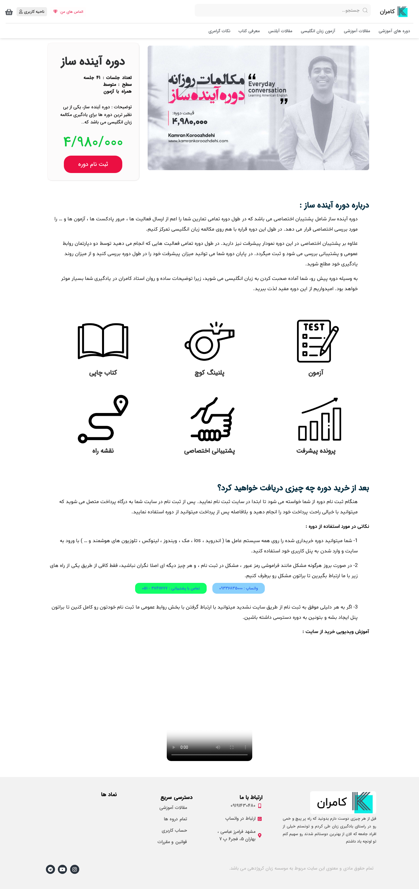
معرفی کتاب (249, 31)
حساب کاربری (174, 830)
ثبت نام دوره (93, 164)
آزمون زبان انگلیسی (318, 31)
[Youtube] (62, 869)
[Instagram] (74, 869)
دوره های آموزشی (394, 31)
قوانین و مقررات (172, 841)
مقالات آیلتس (280, 31)
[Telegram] (50, 869)
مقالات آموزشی (357, 31)
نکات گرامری (219, 31)
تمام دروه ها (175, 819)
